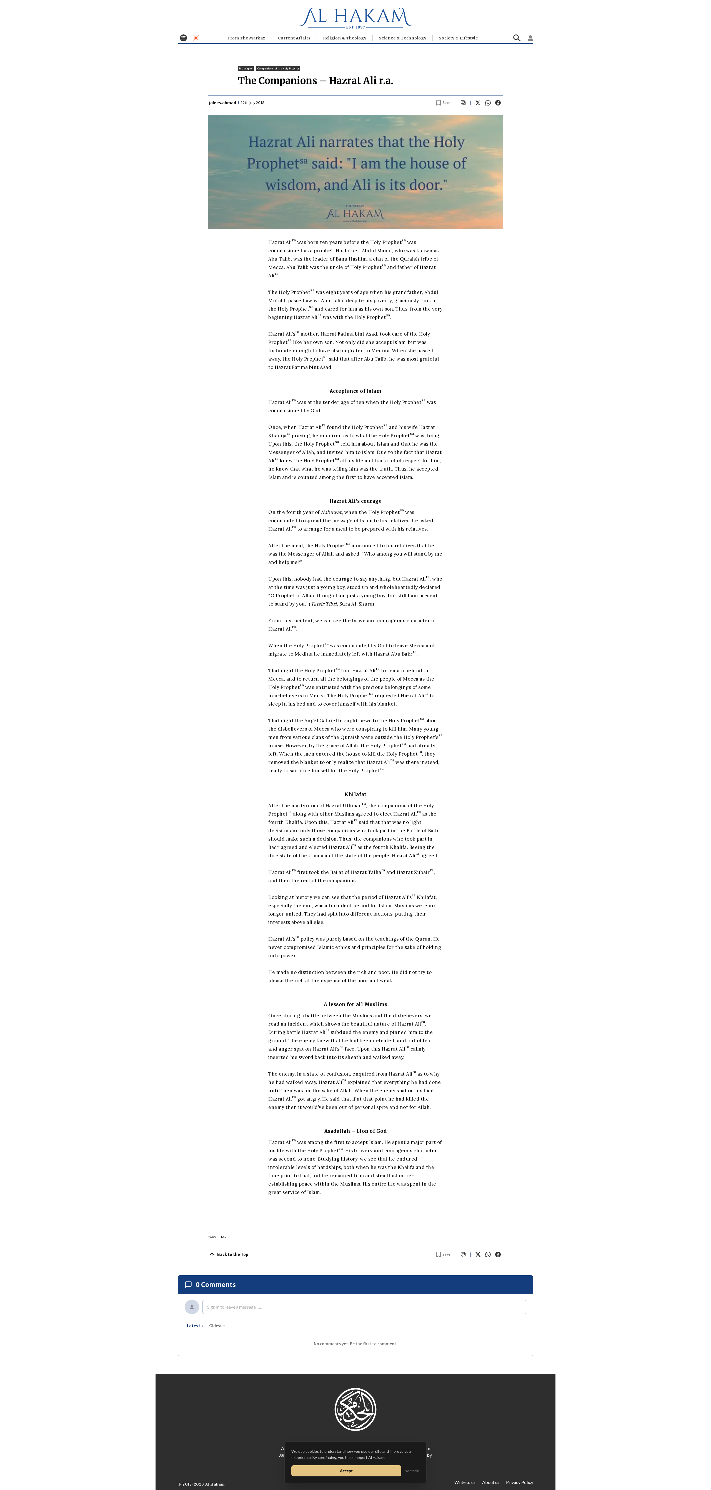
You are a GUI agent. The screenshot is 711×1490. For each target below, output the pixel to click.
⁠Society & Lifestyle (458, 38)
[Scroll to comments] (463, 103)
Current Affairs (294, 38)
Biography (246, 68)
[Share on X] (478, 103)
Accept (346, 1470)
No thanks (412, 1471)
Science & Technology (402, 38)
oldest (215, 1325)
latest (193, 1325)
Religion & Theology (344, 38)
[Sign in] (530, 38)
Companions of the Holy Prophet (278, 68)
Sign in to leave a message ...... (234, 1306)
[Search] (517, 37)
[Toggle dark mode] (195, 37)
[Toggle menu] (183, 37)
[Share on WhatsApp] (488, 103)
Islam (224, 1237)
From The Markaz (246, 38)
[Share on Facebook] (498, 103)
